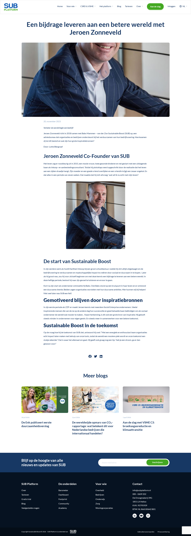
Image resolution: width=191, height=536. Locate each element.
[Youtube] (141, 516)
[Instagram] (148, 516)
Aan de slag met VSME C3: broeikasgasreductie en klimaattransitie (139, 426)
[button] (90, 356)
